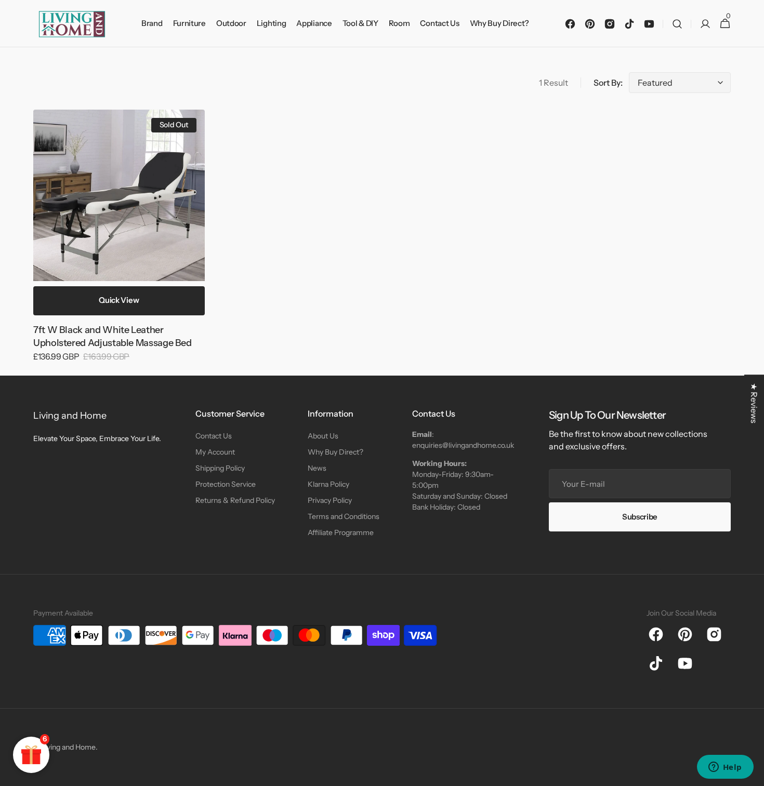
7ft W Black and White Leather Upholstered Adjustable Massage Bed (112, 336)
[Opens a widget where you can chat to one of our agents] (725, 768)
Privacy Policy (330, 500)
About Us (323, 436)
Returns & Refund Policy (235, 500)
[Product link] (119, 243)
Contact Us (213, 436)
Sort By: (608, 82)
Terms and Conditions (343, 516)
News (317, 468)
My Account (215, 452)
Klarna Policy (328, 484)
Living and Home (68, 747)
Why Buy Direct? (335, 452)
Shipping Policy (220, 468)
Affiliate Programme (341, 532)
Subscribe (639, 517)
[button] (677, 23)
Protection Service (225, 484)
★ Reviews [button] (754, 403)
